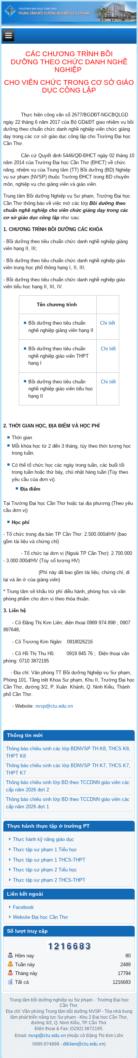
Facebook (23, 907)
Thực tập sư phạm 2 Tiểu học (45, 870)
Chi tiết (107, 323)
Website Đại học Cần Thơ (40, 917)
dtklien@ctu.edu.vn (83, 1044)
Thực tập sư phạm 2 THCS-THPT (49, 880)
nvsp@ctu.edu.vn (54, 706)
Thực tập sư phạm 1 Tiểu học (45, 849)
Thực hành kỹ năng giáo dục (43, 839)
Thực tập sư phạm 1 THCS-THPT (49, 860)
